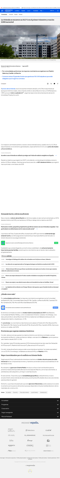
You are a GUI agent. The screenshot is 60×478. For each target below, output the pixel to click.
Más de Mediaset (6, 416)
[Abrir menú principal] (58, 10)
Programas (4, 404)
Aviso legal (2, 457)
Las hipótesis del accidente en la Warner (11, 7)
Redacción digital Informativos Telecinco (11, 66)
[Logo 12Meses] (48, 446)
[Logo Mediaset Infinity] (11, 430)
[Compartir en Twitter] (51, 83)
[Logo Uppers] (11, 445)
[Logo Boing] (11, 440)
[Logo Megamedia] (31, 465)
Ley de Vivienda (34, 392)
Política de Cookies (43, 457)
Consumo (11, 14)
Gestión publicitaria (52, 457)
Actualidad (8, 392)
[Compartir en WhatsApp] (48, 83)
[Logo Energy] (30, 440)
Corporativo (5, 408)
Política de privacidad (21, 457)
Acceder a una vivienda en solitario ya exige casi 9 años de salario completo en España (27, 155)
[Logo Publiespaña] (30, 451)
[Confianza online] (30, 472)
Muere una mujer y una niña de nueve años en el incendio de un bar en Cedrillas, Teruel (41, 7)
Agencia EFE (25, 66)
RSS (58, 457)
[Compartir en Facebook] (57, 83)
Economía (4, 14)
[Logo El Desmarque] (30, 435)
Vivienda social (43, 392)
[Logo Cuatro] (48, 430)
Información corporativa (11, 457)
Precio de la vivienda (24, 392)
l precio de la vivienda (8, 88)
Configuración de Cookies (32, 457)
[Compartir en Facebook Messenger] (54, 83)
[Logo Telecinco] (30, 430)
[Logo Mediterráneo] (48, 450)
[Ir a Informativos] (9, 10)
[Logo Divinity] (11, 435)
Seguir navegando (7, 412)
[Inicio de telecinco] (2, 10)
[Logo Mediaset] (30, 423)
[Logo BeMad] (48, 440)
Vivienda (20, 14)
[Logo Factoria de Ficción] (48, 435)
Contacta (30, 459)
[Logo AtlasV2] (11, 450)
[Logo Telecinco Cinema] (30, 445)
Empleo (16, 14)
